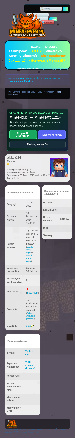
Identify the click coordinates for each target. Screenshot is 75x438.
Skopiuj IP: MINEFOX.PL (23, 135)
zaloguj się (50, 78)
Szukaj (36, 46)
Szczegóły (32, 292)
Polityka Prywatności (29, 432)
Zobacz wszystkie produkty (30, 316)
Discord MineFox (52, 134)
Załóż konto (32, 78)
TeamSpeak (18, 51)
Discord (51, 46)
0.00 (28, 326)
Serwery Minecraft (23, 56)
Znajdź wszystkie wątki (30, 250)
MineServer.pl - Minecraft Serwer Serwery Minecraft (31, 92)
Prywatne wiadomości (28, 69)
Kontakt (8, 429)
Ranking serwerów (37, 144)
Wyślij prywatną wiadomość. (31, 365)
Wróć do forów (52, 429)
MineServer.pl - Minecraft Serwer (28, 429)
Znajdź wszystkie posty (30, 258)
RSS (16, 432)
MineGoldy (53, 51)
